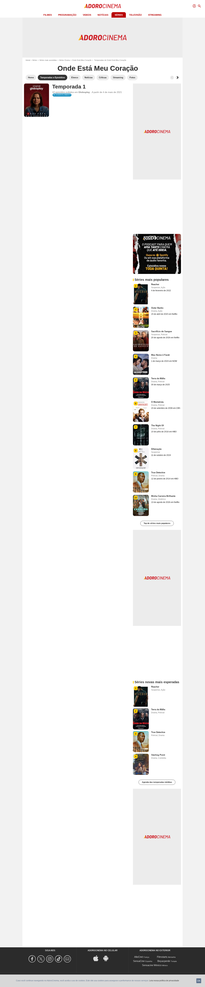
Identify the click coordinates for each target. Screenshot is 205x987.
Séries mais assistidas (48, 60)
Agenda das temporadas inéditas (157, 782)
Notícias (103, 15)
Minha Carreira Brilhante (163, 496)
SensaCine (139, 961)
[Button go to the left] (172, 78)
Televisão (135, 15)
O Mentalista (157, 402)
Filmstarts (162, 956)
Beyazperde (163, 961)
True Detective (158, 472)
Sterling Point (158, 755)
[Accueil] (102, 6)
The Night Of (157, 425)
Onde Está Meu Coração (81, 60)
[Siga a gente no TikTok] (59, 959)
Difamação (156, 449)
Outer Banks (157, 308)
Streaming (155, 15)
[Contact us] (68, 959)
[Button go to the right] (177, 78)
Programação (67, 15)
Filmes (47, 15)
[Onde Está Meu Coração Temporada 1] (36, 100)
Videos (87, 15)
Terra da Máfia (158, 378)
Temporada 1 (69, 87)
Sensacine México (151, 965)
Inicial (28, 60)
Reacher (155, 284)
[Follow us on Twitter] (41, 959)
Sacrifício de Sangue (161, 331)
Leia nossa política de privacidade (164, 980)
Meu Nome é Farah (160, 355)
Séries (119, 15)
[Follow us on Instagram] (50, 959)
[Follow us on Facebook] (33, 959)
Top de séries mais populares (157, 523)
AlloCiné (138, 956)
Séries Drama (64, 60)
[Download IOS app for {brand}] (97, 958)
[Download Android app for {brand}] (107, 958)
